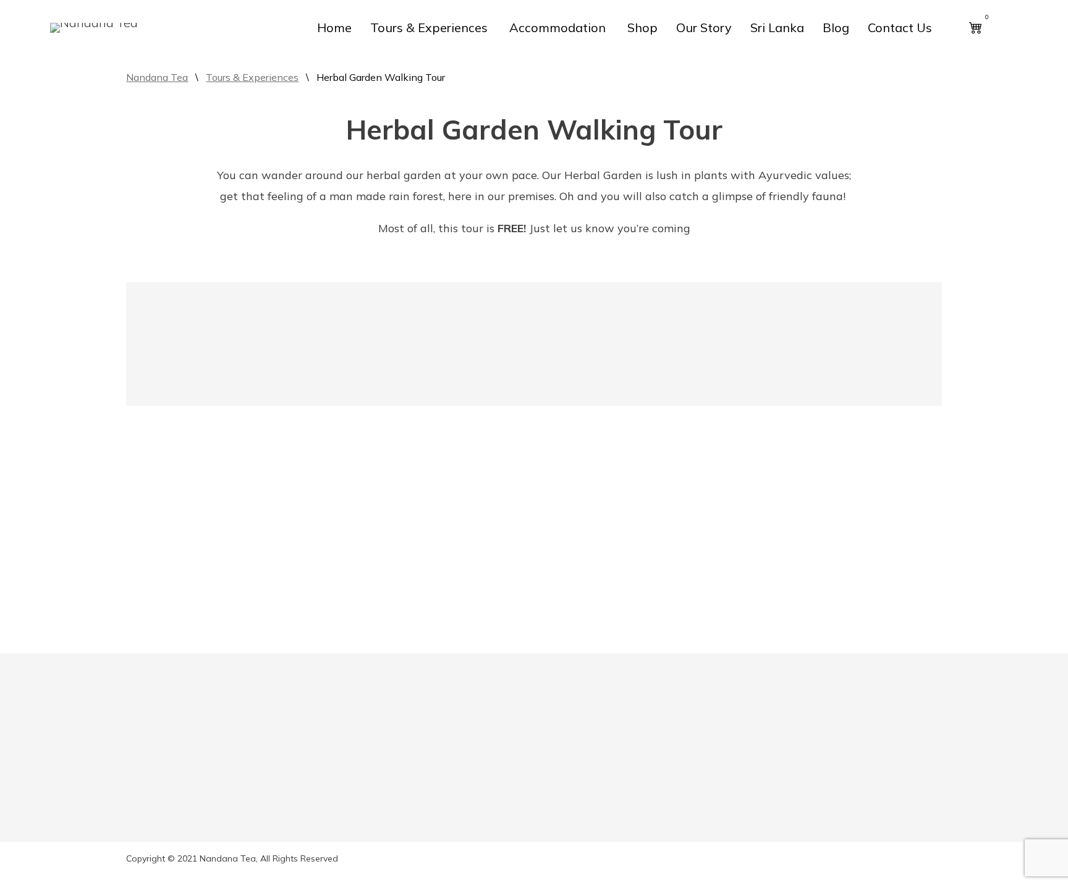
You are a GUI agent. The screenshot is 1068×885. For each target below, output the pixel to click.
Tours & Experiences (429, 27)
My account (318, 774)
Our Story (704, 27)
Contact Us (900, 27)
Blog (836, 27)
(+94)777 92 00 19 (889, 823)
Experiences (154, 798)
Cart (302, 798)
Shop (642, 27)
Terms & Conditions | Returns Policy (373, 848)
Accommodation (557, 27)
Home (334, 27)
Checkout (314, 823)
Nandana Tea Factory (195, 747)
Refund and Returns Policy (352, 872)
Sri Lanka (777, 27)
